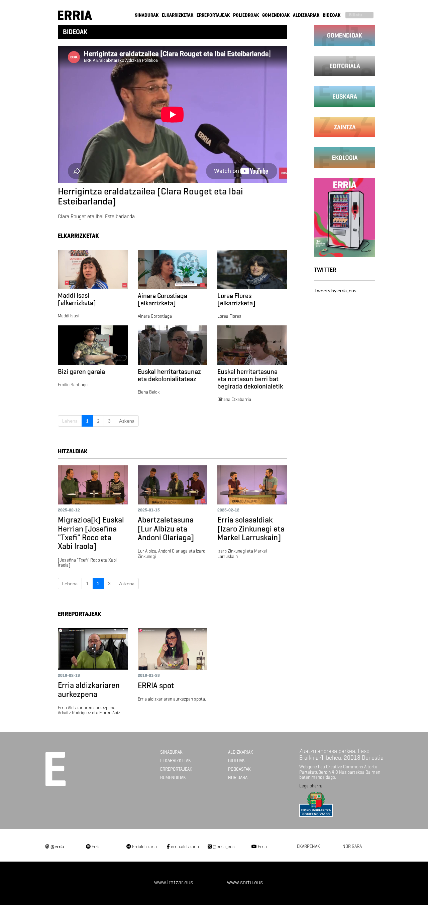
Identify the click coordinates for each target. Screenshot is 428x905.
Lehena (70, 421)
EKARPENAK (308, 846)
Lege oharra (310, 786)
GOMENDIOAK (276, 15)
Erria (96, 847)
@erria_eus (223, 847)
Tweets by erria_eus (335, 290)
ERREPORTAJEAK (213, 15)
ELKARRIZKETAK (177, 15)
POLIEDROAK (246, 15)
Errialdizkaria (144, 847)
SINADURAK (146, 15)
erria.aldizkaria (184, 847)
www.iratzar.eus (173, 882)
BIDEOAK (331, 15)
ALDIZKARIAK (306, 15)
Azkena (126, 421)
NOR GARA (237, 777)
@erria (56, 846)
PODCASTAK (239, 769)
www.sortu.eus (245, 882)
